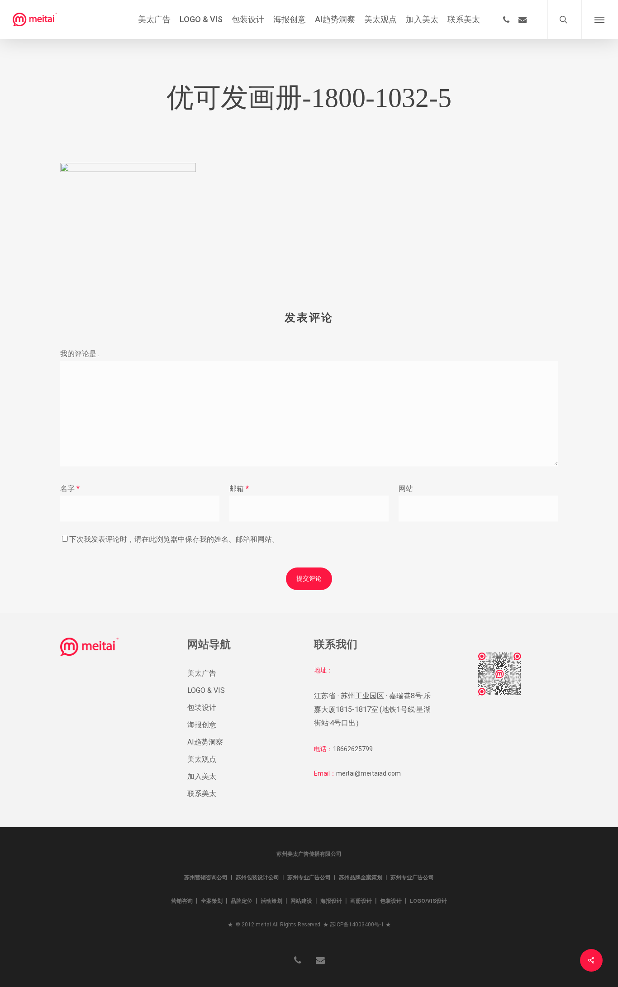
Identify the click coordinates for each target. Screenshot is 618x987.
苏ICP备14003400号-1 (357, 924)
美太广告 (201, 673)
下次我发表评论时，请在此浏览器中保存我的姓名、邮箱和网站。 (174, 539)
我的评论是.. (79, 353)
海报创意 (201, 724)
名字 (70, 488)
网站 (406, 488)
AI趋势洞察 (205, 742)
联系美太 (201, 793)
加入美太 (201, 776)
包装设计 (201, 707)
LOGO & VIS (206, 690)
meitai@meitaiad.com (368, 773)
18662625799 (353, 749)
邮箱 (239, 488)
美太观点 (201, 759)
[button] (599, 19)
